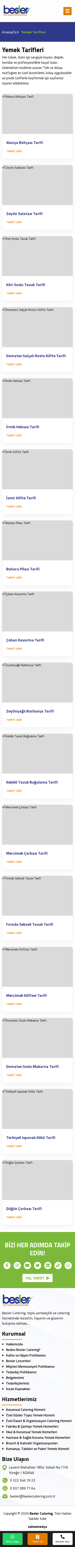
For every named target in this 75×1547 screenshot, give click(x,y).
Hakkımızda (14, 1344)
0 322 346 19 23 (22, 1480)
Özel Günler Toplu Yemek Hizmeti (30, 1415)
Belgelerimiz (15, 1377)
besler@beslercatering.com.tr (32, 1496)
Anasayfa (9, 32)
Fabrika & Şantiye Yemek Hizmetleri (32, 1426)
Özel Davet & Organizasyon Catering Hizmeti (39, 1420)
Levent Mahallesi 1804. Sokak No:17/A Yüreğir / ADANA (38, 1470)
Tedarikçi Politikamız (21, 1372)
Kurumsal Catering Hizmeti (25, 1409)
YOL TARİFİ (34, 1278)
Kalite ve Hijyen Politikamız (26, 1355)
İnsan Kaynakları (18, 1388)
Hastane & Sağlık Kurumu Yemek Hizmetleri (38, 1437)
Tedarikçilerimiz (17, 1383)
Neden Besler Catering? (23, 1349)
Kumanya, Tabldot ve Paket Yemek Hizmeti (37, 1448)
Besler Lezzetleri (18, 1361)
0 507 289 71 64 (22, 1488)
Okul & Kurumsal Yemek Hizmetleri (31, 1432)
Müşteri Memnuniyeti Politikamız (30, 1366)
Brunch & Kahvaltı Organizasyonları (32, 1443)
